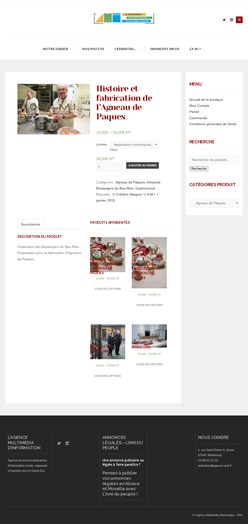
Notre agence (55, 49)
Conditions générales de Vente (212, 124)
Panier (194, 112)
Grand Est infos (164, 49)
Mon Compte (199, 106)
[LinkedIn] (231, 19)
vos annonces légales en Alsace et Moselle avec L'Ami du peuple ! (121, 486)
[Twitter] (224, 19)
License (101, 144)
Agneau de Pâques (130, 182)
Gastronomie (145, 188)
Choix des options (107, 289)
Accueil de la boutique (206, 100)
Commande (198, 118)
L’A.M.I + (195, 49)
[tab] (30, 224)
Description (30, 224)
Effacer (114, 149)
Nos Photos (93, 49)
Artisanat (153, 182)
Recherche (198, 168)
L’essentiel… (125, 49)
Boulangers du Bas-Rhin (114, 188)
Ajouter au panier (142, 165)
